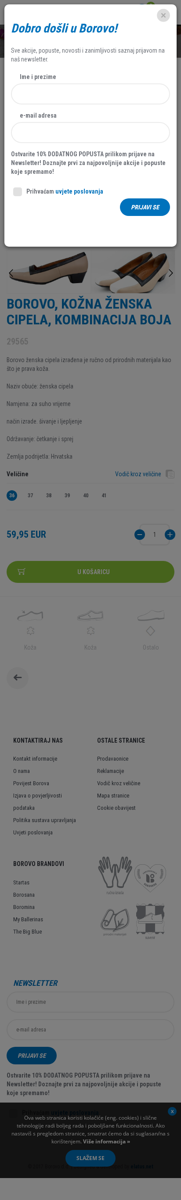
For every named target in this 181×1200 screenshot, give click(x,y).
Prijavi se (145, 207)
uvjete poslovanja (79, 191)
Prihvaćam (64, 191)
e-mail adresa (38, 115)
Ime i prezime (38, 76)
